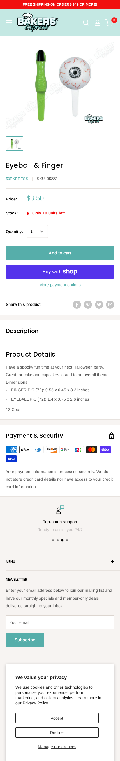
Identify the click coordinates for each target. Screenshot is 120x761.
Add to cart (60, 252)
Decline (57, 732)
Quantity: (14, 231)
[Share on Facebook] (77, 304)
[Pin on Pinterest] (88, 304)
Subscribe (25, 639)
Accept (57, 718)
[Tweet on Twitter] (99, 304)
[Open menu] (9, 22)
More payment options (60, 284)
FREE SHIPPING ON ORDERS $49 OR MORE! (60, 4)
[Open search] (86, 23)
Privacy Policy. (36, 703)
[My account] (97, 23)
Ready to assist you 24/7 (60, 529)
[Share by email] (110, 304)
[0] (109, 22)
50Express (17, 179)
